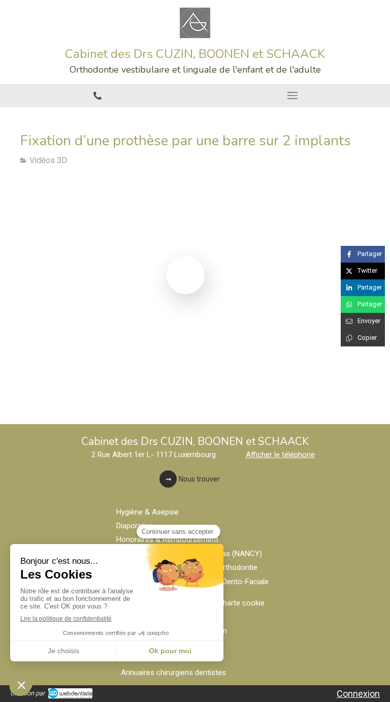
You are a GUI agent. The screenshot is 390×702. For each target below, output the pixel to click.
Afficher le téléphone (280, 454)
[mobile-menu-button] (292, 95)
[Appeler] (97, 95)
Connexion (358, 693)
